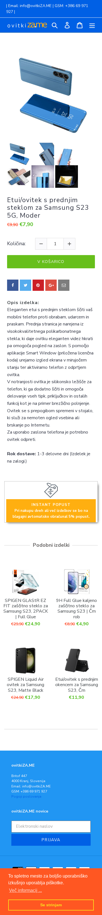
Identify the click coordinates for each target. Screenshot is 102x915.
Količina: (16, 244)
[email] (63, 285)
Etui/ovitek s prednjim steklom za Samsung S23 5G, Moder (48, 208)
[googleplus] (51, 285)
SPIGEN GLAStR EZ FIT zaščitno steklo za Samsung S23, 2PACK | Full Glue (25, 608)
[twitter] (25, 285)
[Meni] (92, 25)
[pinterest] (38, 285)
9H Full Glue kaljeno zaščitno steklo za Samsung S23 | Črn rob (76, 608)
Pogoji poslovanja (26, 796)
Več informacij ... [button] (25, 890)
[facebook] (12, 285)
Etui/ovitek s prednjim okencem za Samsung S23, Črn (76, 684)
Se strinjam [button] (51, 905)
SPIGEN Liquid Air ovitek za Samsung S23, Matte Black (25, 684)
